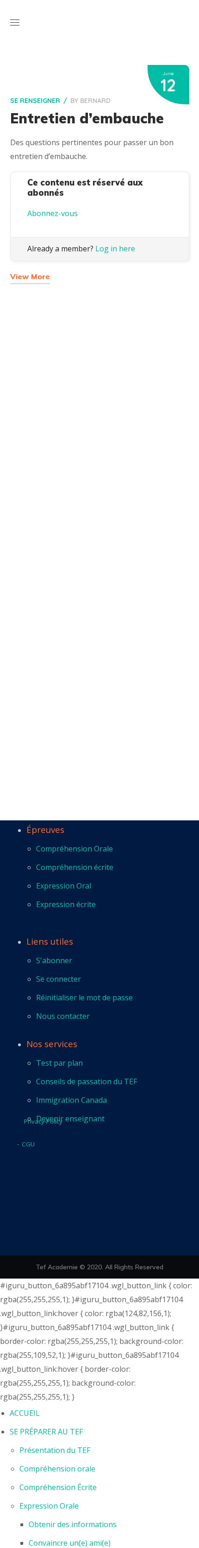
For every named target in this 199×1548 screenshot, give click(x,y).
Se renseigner (35, 100)
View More (30, 276)
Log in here (115, 248)
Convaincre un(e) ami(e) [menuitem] (70, 1543)
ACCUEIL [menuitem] (25, 1413)
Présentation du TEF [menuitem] (54, 1450)
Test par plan (59, 1063)
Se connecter (58, 979)
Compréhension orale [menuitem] (57, 1469)
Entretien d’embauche (87, 118)
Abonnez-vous (52, 213)
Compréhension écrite (74, 867)
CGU (28, 1144)
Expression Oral (63, 886)
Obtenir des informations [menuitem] (73, 1524)
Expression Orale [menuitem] (49, 1506)
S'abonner (54, 960)
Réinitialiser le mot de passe (84, 997)
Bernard (95, 100)
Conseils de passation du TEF (86, 1081)
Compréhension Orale (74, 849)
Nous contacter (63, 1016)
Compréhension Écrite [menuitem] (58, 1487)
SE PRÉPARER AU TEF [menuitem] (46, 1431)
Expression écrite (66, 904)
